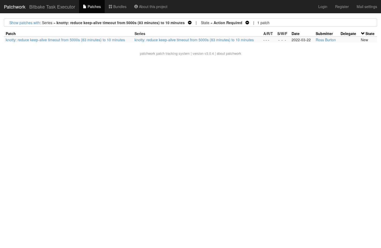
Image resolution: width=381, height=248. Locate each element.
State (370, 33)
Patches (94, 6)
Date (296, 33)
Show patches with (24, 22)
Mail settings (367, 6)
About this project (152, 6)
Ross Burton (326, 39)
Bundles (119, 6)
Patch (11, 33)
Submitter (324, 33)
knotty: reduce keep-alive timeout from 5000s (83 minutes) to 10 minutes (65, 39)
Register (342, 6)
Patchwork (14, 6)
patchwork (147, 53)
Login (322, 6)
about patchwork (229, 53)
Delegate (348, 33)
